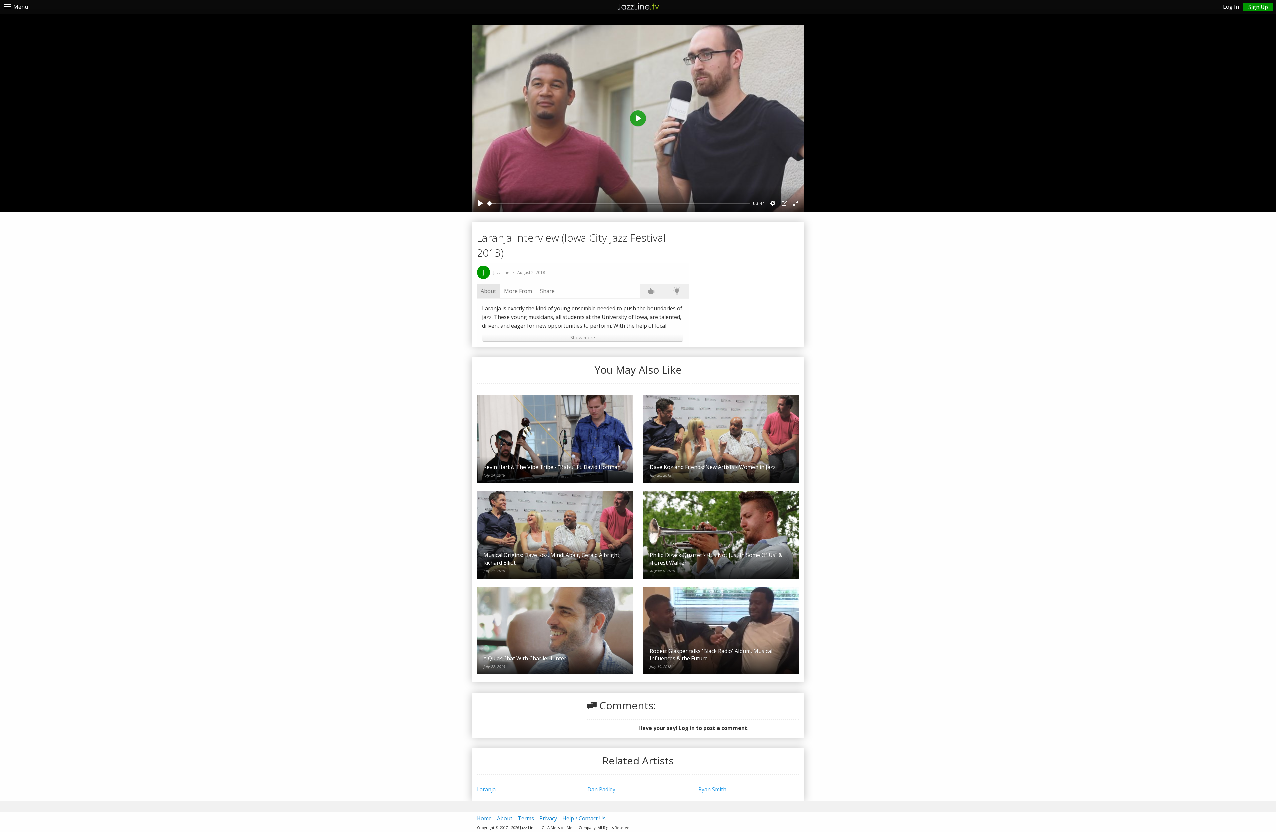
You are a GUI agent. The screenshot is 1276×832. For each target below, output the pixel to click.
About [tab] (488, 291)
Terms (526, 818)
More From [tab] (518, 291)
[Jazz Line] (638, 5)
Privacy (548, 818)
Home (484, 818)
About (504, 818)
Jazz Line (501, 272)
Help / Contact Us (584, 818)
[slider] (618, 203)
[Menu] (7, 6)
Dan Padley (601, 789)
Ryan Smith (712, 789)
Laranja (486, 789)
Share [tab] (547, 291)
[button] (582, 338)
